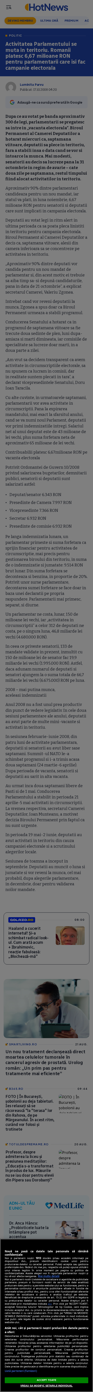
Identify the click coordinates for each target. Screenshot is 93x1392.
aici (50, 1303)
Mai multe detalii (48, 1276)
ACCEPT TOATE (46, 1380)
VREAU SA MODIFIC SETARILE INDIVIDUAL (46, 1385)
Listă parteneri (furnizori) (21, 1371)
